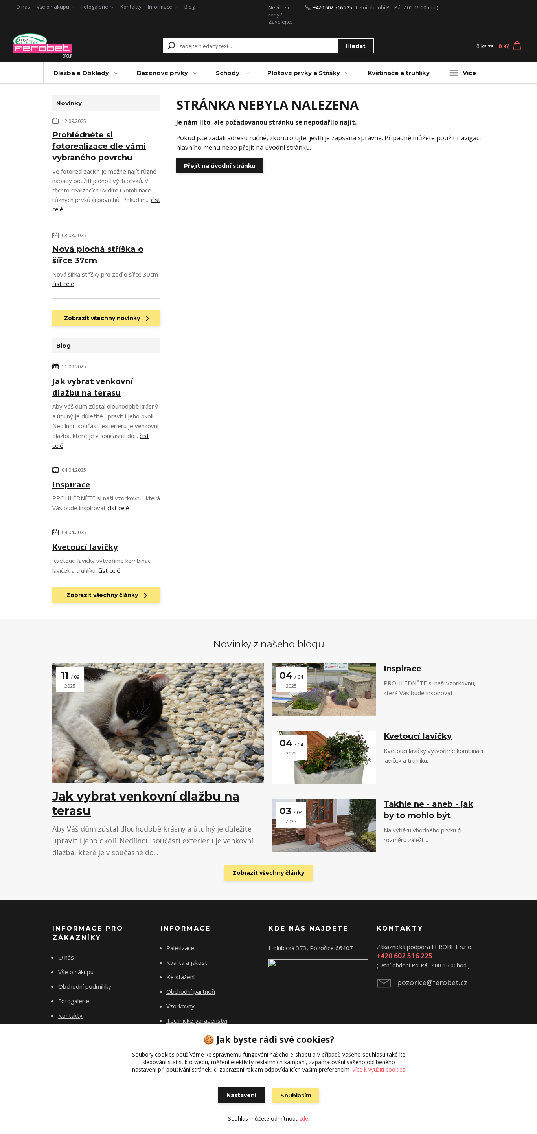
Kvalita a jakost (186, 962)
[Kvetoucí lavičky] (324, 757)
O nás (23, 6)
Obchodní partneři (190, 991)
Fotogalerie (94, 6)
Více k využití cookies (378, 1069)
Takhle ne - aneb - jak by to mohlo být (428, 809)
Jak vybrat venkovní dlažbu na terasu (92, 387)
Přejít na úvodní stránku (220, 165)
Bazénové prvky (162, 73)
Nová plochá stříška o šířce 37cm (97, 254)
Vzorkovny (180, 1006)
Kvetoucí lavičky (85, 547)
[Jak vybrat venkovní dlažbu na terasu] (158, 723)
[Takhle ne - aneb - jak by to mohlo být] (324, 825)
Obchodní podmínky (84, 986)
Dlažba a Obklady (81, 73)
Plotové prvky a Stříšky (303, 73)
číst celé (63, 284)
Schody (227, 73)
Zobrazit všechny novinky (102, 318)
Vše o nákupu (53, 6)
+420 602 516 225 (332, 7)
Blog (189, 6)
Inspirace (71, 484)
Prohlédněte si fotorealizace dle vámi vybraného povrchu (99, 146)
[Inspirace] (324, 689)
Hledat (356, 45)
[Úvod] (61, 46)
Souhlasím (295, 1095)
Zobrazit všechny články (102, 595)
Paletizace (180, 948)
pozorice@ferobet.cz (432, 982)
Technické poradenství (196, 1020)
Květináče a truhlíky (399, 73)
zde (303, 1118)
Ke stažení (180, 977)
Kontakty (131, 6)
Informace (160, 6)
